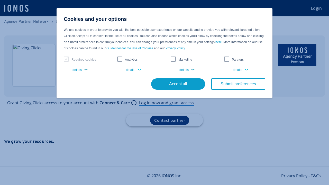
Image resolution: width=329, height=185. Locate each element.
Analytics (131, 59)
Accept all (178, 84)
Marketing (185, 59)
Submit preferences (238, 84)
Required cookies (83, 59)
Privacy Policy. (176, 48)
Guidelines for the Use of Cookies (129, 48)
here (218, 42)
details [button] (77, 70)
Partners (238, 59)
